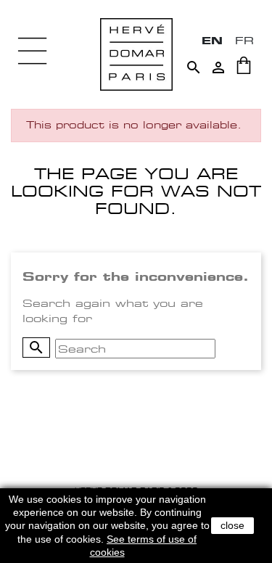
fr (244, 40)
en (212, 40)
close (232, 525)
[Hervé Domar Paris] (136, 53)
